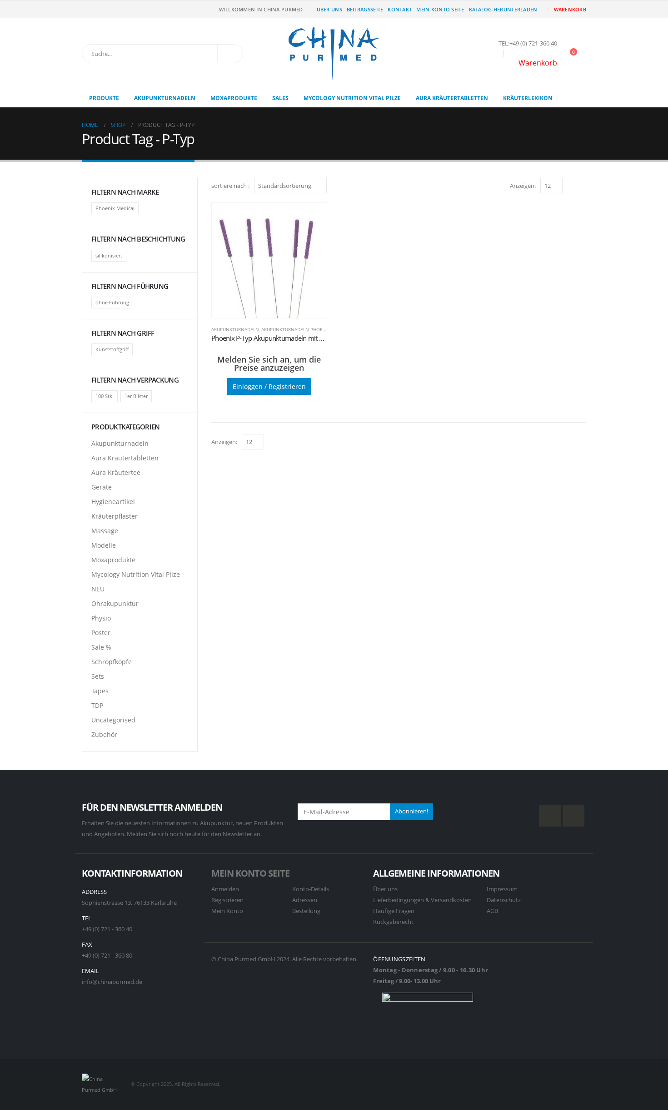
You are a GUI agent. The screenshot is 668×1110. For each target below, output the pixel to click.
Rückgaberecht (393, 922)
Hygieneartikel (113, 501)
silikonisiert (108, 255)
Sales (280, 98)
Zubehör (104, 734)
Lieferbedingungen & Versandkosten (422, 900)
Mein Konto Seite (440, 9)
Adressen (304, 900)
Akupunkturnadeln (164, 98)
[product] (269, 260)
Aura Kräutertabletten (452, 98)
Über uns (385, 889)
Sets (97, 676)
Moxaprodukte (233, 98)
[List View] (582, 185)
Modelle (103, 545)
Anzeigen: (523, 186)
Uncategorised (113, 720)
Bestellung (306, 911)
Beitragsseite (365, 9)
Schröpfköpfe (111, 661)
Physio (101, 618)
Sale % (101, 647)
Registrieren (227, 900)
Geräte (101, 487)
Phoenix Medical (115, 208)
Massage (104, 530)
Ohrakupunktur (115, 603)
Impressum (502, 889)
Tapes (100, 690)
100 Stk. (104, 396)
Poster (100, 632)
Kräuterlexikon (528, 98)
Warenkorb (570, 9)
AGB (492, 911)
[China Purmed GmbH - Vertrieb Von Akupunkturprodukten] (334, 53)
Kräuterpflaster (114, 516)
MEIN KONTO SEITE (250, 873)
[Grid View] (571, 185)
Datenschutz (504, 900)
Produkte (104, 98)
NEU (98, 589)
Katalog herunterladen (503, 9)
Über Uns (329, 9)
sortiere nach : (230, 186)
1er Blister (136, 396)
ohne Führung (112, 302)
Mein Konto (227, 911)
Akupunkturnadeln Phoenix (295, 329)
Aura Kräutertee (115, 472)
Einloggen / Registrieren (269, 386)
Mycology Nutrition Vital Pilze (352, 98)
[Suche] (230, 54)
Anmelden (225, 889)
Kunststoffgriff (112, 349)
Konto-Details (310, 889)
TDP (97, 705)
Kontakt (400, 9)
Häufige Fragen (393, 911)
